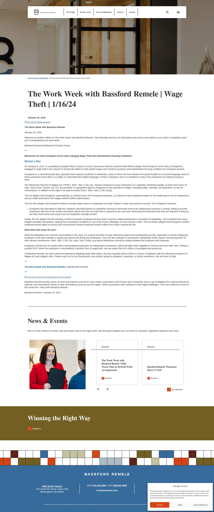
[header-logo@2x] (44, 11)
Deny (180, 505)
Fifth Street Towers (52, 486)
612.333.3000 (99, 485)
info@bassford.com (106, 490)
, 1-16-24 (49, 267)
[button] (98, 389)
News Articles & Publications (38, 78)
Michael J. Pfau (33, 161)
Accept (160, 505)
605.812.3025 (120, 485)
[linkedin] (178, 12)
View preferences (201, 505)
